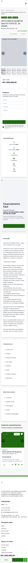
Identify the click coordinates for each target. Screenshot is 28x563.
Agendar (17, 560)
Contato (3, 536)
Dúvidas (6, 560)
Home (2, 10)
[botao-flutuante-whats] (25, 560)
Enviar (14, 122)
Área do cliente (5, 545)
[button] (3, 53)
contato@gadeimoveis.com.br (10, 512)
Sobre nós (3, 528)
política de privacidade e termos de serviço (15, 128)
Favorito (24, 33)
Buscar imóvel (10, 10)
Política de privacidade (6, 552)
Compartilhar (14, 33)
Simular (14, 226)
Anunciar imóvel (5, 533)
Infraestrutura (8, 344)
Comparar (3, 550)
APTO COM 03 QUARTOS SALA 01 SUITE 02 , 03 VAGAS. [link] (13, 13)
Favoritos (3, 547)
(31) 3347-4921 (6, 508)
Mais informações (9, 392)
